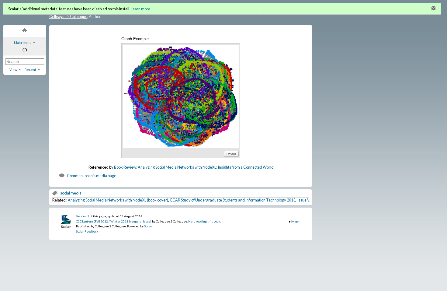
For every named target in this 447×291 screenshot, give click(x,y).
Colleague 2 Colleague (68, 16)
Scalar (148, 226)
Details (231, 154)
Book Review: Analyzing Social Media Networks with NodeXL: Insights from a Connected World (194, 167)
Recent (30, 70)
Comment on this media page (91, 175)
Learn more (140, 8)
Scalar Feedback (87, 231)
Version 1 (82, 216)
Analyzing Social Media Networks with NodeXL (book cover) (118, 200)
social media (70, 193)
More (295, 221)
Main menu (23, 42)
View (13, 70)
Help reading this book (204, 221)
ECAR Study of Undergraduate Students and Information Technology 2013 (232, 200)
